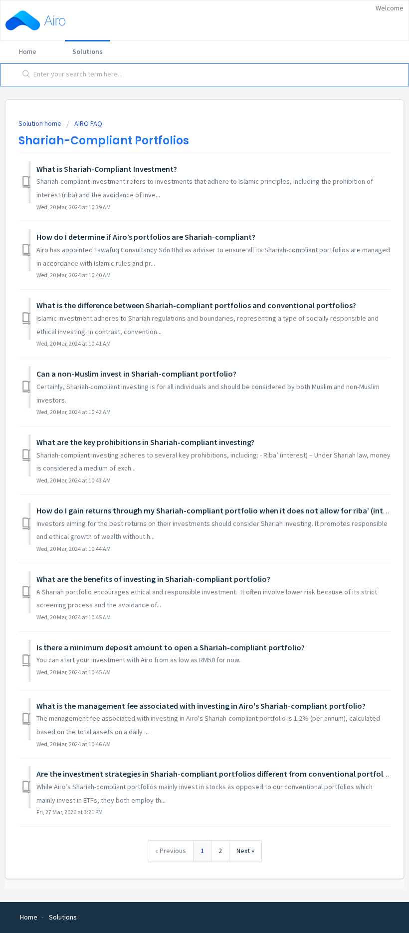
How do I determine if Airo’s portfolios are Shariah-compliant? (145, 237)
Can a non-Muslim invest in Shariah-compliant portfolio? (136, 374)
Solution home (40, 123)
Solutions (87, 51)
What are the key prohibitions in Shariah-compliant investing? (145, 442)
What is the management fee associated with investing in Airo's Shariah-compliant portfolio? (201, 706)
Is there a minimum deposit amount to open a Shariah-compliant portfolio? (170, 647)
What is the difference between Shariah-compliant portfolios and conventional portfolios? (196, 305)
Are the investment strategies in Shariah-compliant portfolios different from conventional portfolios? (216, 774)
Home (27, 51)
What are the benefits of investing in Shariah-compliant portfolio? (153, 579)
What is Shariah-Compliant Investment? (106, 169)
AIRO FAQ (88, 123)
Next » (245, 850)
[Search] (24, 75)
